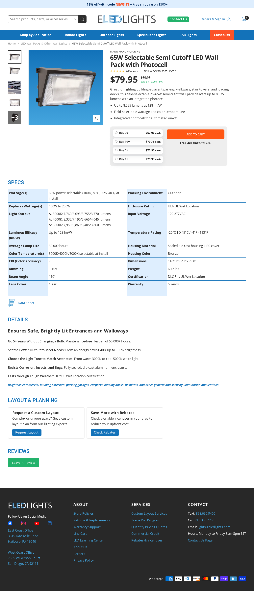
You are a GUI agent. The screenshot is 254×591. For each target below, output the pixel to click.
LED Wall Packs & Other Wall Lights (44, 43)
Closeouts (222, 35)
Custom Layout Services (149, 513)
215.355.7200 (204, 520)
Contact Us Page (200, 540)
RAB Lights (188, 35)
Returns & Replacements (92, 520)
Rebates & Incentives (147, 540)
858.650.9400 (205, 513)
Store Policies (83, 513)
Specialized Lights (151, 35)
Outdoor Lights (111, 35)
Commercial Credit (145, 533)
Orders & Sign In (213, 19)
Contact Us (178, 19)
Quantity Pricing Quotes (149, 527)
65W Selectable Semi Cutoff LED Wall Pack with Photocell (109, 43)
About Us (80, 547)
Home (12, 43)
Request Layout (26, 432)
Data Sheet (26, 303)
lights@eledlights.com (214, 527)
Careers (79, 554)
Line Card (80, 533)
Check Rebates (105, 432)
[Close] (75, 19)
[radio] (138, 159)
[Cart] (244, 19)
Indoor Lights (75, 35)
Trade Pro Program (145, 520)
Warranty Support (87, 527)
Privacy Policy (83, 560)
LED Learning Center (88, 540)
